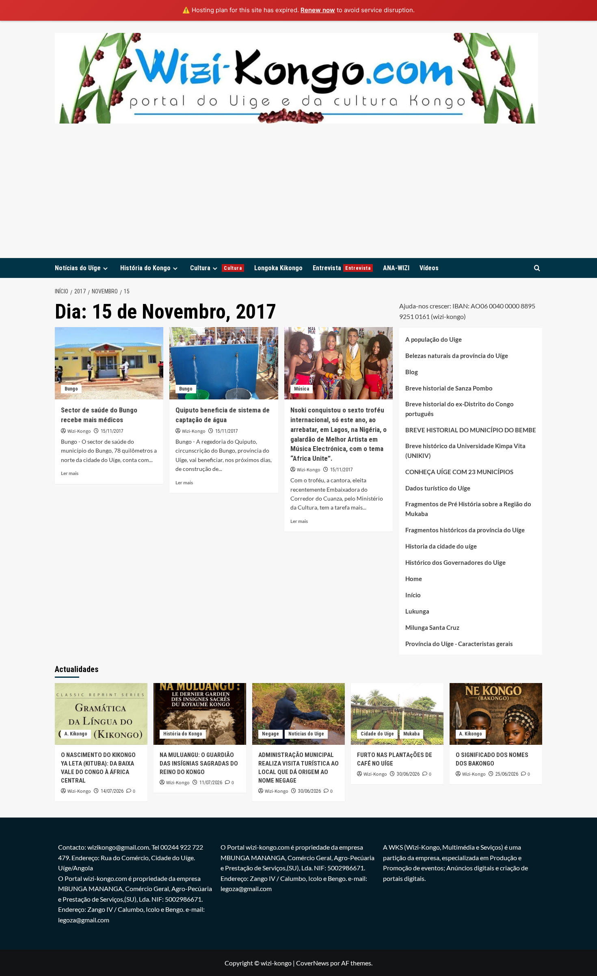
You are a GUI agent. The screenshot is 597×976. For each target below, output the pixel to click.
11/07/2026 (210, 782)
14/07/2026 (112, 791)
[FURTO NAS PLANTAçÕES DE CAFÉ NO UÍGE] (397, 714)
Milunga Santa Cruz (432, 627)
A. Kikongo (76, 734)
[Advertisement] (298, 197)
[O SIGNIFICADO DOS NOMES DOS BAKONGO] (496, 714)
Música (301, 389)
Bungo (71, 389)
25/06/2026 (506, 774)
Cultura (216, 268)
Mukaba (411, 734)
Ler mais (69, 473)
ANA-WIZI (396, 268)
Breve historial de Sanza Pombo (449, 387)
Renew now (318, 10)
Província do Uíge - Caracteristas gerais (459, 643)
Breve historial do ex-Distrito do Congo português (459, 408)
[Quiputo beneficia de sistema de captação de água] (223, 363)
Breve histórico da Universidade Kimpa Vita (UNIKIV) (465, 450)
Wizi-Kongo (79, 431)
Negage (270, 734)
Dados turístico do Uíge (437, 487)
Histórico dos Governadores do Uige (455, 562)
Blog (411, 371)
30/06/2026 (309, 791)
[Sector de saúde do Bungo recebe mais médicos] (109, 363)
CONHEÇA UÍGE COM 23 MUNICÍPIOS (459, 471)
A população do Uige (433, 339)
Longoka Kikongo (278, 268)
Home (413, 578)
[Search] (537, 268)
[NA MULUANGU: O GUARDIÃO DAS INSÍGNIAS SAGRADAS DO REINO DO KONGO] (200, 714)
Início (413, 594)
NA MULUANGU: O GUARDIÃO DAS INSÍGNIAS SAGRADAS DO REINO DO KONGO (199, 763)
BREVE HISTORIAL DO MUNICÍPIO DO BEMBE (470, 429)
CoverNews (312, 963)
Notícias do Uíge (78, 268)
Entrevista (342, 268)
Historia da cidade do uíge (441, 545)
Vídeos (429, 268)
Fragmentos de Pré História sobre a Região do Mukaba (468, 508)
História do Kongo (145, 268)
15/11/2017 (112, 431)
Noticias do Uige (306, 734)
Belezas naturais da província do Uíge (456, 355)
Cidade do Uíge (377, 734)
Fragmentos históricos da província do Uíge (465, 529)
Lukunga (417, 610)
